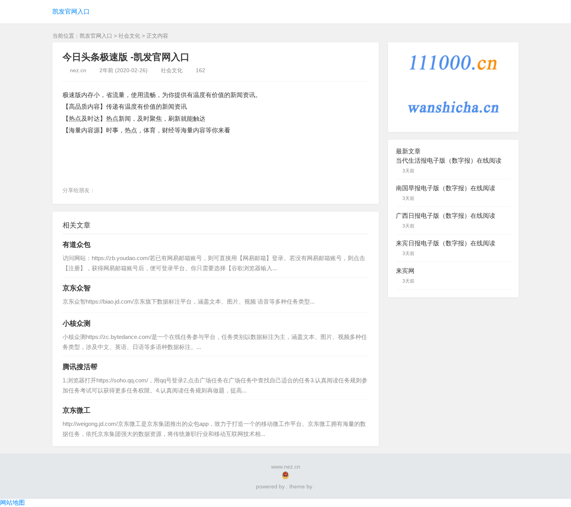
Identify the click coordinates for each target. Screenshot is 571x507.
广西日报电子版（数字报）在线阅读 (445, 215)
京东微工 (77, 410)
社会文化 (129, 36)
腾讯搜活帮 (80, 367)
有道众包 (77, 244)
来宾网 (405, 270)
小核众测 (77, 323)
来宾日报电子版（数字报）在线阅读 (445, 243)
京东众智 (77, 288)
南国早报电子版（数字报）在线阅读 (445, 188)
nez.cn (78, 70)
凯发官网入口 (71, 11)
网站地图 (12, 502)
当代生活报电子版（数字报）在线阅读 (448, 160)
